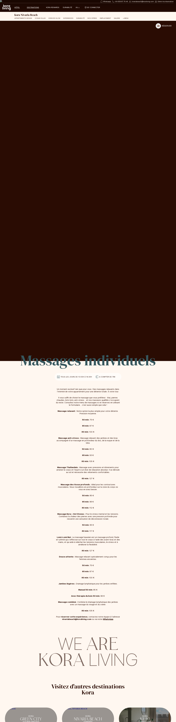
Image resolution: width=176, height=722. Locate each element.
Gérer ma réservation (166, 1)
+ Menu (125, 18)
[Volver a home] (6, 7)
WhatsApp (108, 619)
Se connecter (93, 7)
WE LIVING (88, 650)
